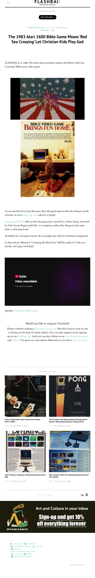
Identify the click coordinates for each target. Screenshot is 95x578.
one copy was (30, 215)
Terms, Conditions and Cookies (23, 551)
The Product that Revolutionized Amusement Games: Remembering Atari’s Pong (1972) (68, 420)
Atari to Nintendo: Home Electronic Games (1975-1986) (22, 420)
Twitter (16, 340)
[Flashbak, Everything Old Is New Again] (47, 2)
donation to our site (46, 328)
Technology (44, 30)
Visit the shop (46, 17)
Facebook (70, 336)
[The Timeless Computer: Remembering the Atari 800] (25, 451)
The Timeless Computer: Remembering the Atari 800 (25, 476)
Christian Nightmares (26, 310)
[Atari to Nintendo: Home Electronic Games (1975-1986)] (25, 396)
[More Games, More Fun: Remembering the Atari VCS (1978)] (69, 451)
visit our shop (80, 340)
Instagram (82, 336)
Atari (53, 30)
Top (82, 495)
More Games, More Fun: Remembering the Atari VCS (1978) (69, 476)
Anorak (30, 27)
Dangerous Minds (14, 221)
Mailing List (24, 336)
